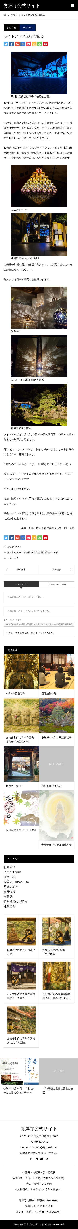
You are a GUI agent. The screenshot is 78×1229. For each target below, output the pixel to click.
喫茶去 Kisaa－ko (16, 882)
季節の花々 (11, 887)
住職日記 (35, 552)
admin (18, 546)
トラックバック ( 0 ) (57, 584)
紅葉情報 (9, 906)
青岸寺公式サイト (22, 5)
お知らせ (11, 27)
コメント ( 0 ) (21, 584)
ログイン (35, 632)
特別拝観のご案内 (49, 552)
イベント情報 (23, 552)
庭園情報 (9, 892)
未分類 (8, 897)
